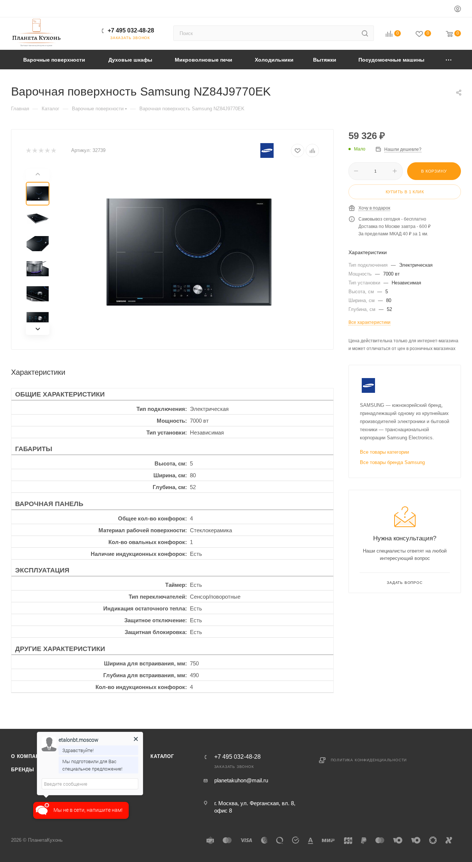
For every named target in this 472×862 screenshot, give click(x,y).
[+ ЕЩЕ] (449, 59)
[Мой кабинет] (457, 9)
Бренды (22, 769)
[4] (47, 150)
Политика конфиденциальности (369, 760)
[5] (53, 150)
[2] (34, 150)
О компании (28, 756)
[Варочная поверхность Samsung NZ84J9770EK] (189, 252)
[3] (41, 150)
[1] (28, 150)
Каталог (162, 756)
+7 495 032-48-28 (131, 30)
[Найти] (365, 33)
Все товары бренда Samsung (392, 462)
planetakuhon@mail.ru (241, 780)
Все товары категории (384, 452)
